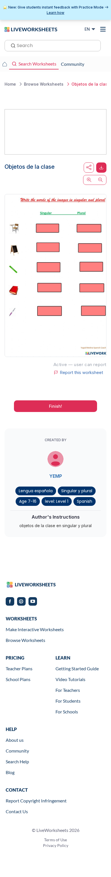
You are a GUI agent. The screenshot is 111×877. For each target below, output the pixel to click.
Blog (10, 772)
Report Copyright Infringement (36, 800)
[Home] (31, 29)
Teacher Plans (19, 668)
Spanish (84, 501)
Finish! (55, 406)
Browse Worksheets (25, 640)
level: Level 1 (56, 501)
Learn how (55, 12)
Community (17, 750)
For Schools (67, 711)
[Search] (11, 45)
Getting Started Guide (77, 668)
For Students (68, 700)
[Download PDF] (101, 167)
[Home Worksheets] (4, 64)
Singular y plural (76, 491)
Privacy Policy (55, 845)
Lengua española (36, 491)
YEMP (55, 476)
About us (15, 740)
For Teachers (68, 690)
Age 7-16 (27, 501)
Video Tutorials (70, 679)
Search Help (17, 761)
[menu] (103, 29)
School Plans (18, 679)
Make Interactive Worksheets (35, 629)
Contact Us (17, 811)
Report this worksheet (81, 372)
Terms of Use (55, 839)
